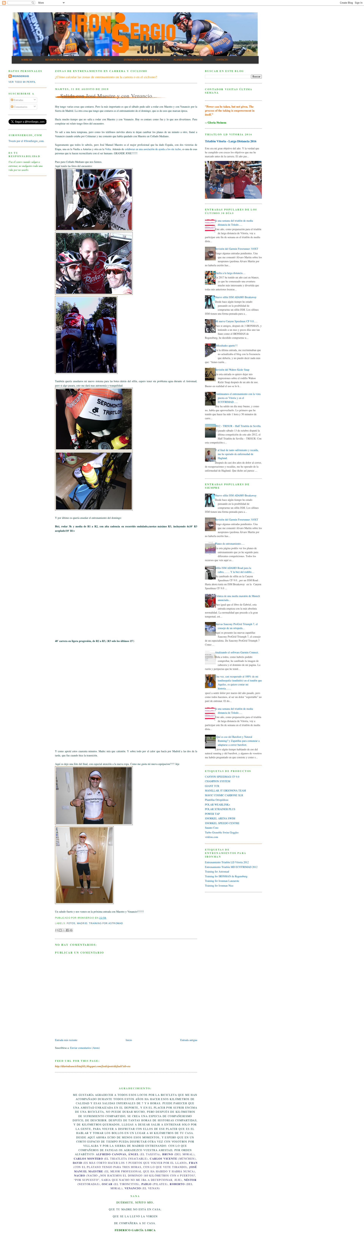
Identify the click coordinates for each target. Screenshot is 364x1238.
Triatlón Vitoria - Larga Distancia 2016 (230, 141)
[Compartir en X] (64, 930)
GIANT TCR (212, 786)
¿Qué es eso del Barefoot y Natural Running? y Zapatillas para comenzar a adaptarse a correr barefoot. (237, 741)
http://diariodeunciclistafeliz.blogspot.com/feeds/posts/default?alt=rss (92, 1066)
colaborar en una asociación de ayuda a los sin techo (153, 149)
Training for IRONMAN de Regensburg (226, 876)
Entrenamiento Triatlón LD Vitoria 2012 (227, 862)
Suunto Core (211, 827)
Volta (108, 149)
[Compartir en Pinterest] (71, 930)
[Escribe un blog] (60, 930)
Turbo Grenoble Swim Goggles (221, 832)
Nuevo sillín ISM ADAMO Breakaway (236, 297)
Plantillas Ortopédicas (216, 800)
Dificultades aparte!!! (226, 345)
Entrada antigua (188, 1040)
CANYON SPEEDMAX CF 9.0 (222, 776)
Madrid (82, 923)
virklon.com (211, 837)
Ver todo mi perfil (22, 82)
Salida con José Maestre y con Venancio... (108, 95)
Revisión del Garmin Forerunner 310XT (236, 248)
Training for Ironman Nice (219, 885)
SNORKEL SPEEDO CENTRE (222, 823)
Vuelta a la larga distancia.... (230, 273)
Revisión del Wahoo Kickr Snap (232, 369)
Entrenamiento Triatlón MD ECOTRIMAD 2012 (231, 867)
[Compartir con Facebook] (67, 930)
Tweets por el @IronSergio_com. (26, 141)
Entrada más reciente (66, 1040)
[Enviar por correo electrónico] (57, 930)
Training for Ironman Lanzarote (222, 881)
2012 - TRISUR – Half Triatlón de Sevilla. (238, 426)
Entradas (18, 100)
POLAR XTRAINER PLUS (220, 809)
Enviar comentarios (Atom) (85, 1048)
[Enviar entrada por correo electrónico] (107, 918)
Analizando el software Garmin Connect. (237, 652)
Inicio (129, 1040)
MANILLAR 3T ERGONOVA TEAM (225, 790)
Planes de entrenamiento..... (230, 543)
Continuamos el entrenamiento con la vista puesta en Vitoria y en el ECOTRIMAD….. (237, 398)
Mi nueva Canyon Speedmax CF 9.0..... (236, 321)
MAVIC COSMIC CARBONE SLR (224, 795)
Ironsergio (20, 76)
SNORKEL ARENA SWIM (220, 818)
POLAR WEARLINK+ (217, 804)
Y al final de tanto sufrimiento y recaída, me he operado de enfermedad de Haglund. (237, 454)
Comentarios (20, 107)
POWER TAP (212, 814)
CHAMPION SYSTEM (217, 781)
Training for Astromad (106, 923)
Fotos (71, 923)
